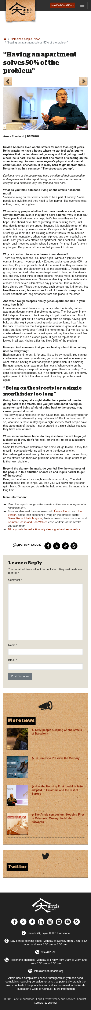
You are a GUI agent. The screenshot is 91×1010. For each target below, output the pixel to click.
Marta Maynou (33, 518)
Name (12, 645)
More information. (65, 988)
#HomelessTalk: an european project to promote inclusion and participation (7, 82)
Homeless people (21, 39)
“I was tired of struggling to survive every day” (83, 82)
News (37, 39)
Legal (39, 999)
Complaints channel (45, 1002)
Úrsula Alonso (62, 511)
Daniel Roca (15, 518)
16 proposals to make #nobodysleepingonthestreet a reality (44, 529)
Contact (81, 999)
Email (12, 659)
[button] (62, 5)
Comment (15, 579)
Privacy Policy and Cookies (59, 999)
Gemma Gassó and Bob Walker (27, 522)
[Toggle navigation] (82, 5)
